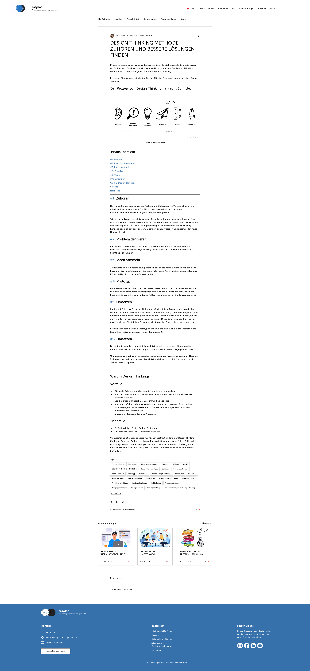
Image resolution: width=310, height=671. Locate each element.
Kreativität (192, 474)
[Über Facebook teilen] (111, 502)
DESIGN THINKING (180, 464)
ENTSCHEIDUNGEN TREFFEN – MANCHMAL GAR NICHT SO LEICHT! (192, 553)
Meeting (118, 19)
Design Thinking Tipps (149, 469)
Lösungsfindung (153, 488)
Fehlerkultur (156, 483)
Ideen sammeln (118, 474)
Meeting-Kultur (188, 478)
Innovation (179, 474)
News (183, 19)
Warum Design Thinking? (161, 474)
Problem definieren (180, 469)
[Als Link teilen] (123, 502)
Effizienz (165, 464)
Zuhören (165, 469)
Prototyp (131, 474)
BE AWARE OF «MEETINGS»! (147, 553)
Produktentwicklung (120, 483)
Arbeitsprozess (118, 478)
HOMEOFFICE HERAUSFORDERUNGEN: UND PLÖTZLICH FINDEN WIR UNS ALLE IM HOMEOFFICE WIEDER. (114, 553)
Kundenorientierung (139, 483)
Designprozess (137, 488)
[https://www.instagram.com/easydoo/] (240, 645)
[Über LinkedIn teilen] (117, 502)
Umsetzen (143, 474)
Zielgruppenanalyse (119, 488)
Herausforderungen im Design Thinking (179, 488)
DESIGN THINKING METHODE (124, 469)
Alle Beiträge (104, 19)
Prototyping (150, 478)
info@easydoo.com (54, 642)
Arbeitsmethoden (172, 483)
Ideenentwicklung (135, 478)
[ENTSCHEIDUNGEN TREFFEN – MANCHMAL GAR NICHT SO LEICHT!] (194, 537)
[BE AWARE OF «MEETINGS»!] (155, 537)
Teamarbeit (132, 464)
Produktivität (133, 19)
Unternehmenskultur (149, 464)
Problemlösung (118, 464)
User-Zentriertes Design (168, 478)
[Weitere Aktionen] (198, 35)
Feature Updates (168, 19)
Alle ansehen (207, 523)
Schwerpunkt (150, 19)
